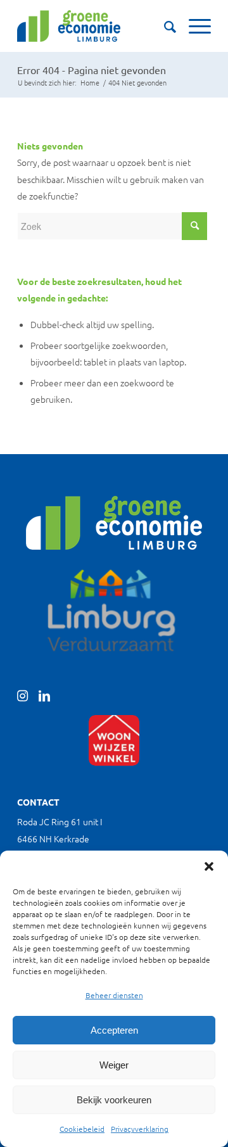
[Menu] (193, 26)
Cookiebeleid (82, 1129)
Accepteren (114, 1030)
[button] (209, 866)
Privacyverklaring (139, 1129)
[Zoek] (163, 26)
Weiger (114, 1065)
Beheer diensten (114, 995)
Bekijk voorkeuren (114, 1099)
